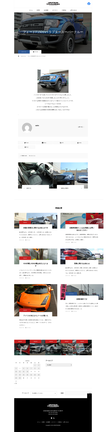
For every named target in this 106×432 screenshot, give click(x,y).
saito (37, 125)
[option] (23, 347)
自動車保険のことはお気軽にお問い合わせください (82, 229)
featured (25, 222)
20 (27, 374)
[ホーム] (18, 56)
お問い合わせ (73, 10)
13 (27, 371)
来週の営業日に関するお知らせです (35, 228)
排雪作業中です (82, 299)
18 (19, 374)
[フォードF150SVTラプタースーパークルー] (35, 175)
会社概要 (46, 10)
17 (16, 374)
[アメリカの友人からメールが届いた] (35, 300)
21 (31, 374)
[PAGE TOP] (89, 396)
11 (19, 371)
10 (16, 371)
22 (34, 374)
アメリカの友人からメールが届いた (35, 315)
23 (38, 374)
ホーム (31, 10)
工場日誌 (64, 10)
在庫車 (38, 10)
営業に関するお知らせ (82, 263)
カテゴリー (55, 10)
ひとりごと (24, 51)
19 (23, 374)
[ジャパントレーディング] (53, 4)
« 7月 (15, 383)
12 (23, 371)
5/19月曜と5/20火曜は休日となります (35, 265)
